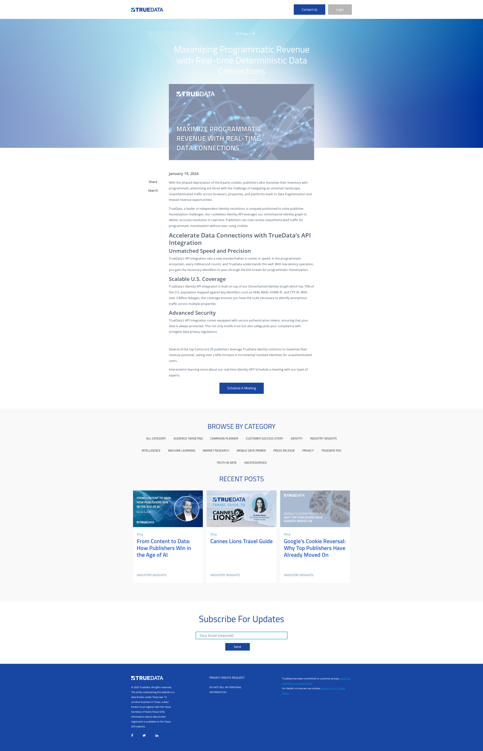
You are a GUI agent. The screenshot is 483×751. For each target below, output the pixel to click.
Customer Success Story (264, 438)
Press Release (284, 450)
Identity (297, 438)
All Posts (241, 33)
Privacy (308, 450)
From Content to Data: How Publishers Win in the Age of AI (165, 495)
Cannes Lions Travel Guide (225, 493)
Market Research (216, 450)
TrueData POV (331, 450)
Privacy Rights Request (227, 677)
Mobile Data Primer (251, 450)
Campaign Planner (224, 438)
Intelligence (151, 450)
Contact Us (309, 9)
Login (340, 9)
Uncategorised (255, 462)
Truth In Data (227, 462)
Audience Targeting (188, 438)
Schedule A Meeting (241, 388)
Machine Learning (181, 450)
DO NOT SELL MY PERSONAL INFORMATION (225, 689)
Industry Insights (323, 438)
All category (156, 438)
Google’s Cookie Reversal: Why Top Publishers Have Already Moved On (313, 495)
